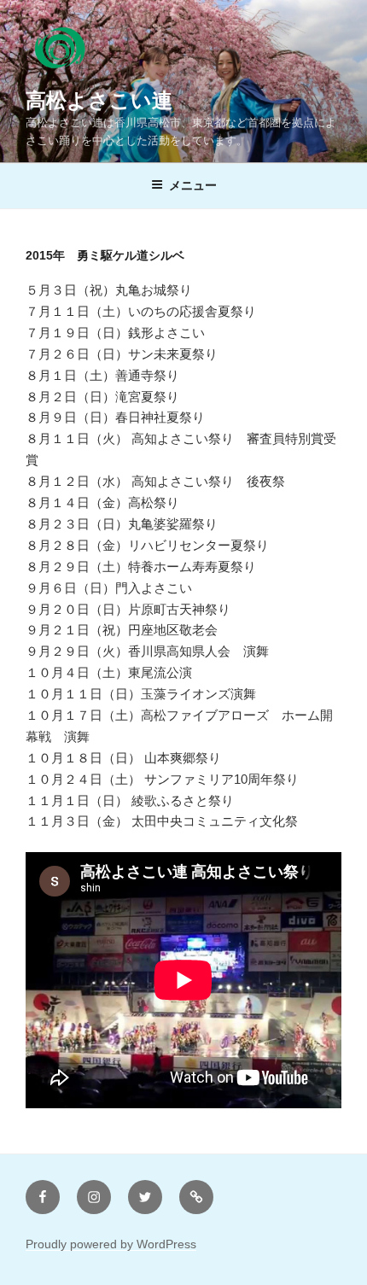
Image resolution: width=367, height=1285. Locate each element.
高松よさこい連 (99, 100)
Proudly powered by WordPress (111, 1244)
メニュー (193, 185)
